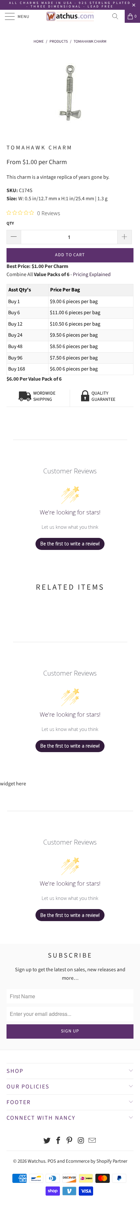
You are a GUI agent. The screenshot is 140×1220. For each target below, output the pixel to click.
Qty (10, 223)
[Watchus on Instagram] (81, 1141)
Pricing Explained (92, 274)
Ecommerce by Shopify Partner (96, 1161)
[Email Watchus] (92, 1141)
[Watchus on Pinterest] (70, 1141)
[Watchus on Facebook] (58, 1141)
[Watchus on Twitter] (47, 1141)
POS (52, 1161)
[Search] (117, 16)
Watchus (36, 1161)
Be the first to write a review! (70, 543)
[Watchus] (70, 16)
